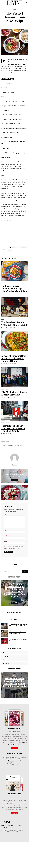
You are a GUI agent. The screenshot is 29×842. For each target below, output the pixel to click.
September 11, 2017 (11, 476)
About (3, 825)
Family (16, 471)
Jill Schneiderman (5, 363)
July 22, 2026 (12, 397)
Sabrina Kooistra (5, 293)
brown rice (4, 68)
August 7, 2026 (12, 327)
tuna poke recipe (18, 445)
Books (2, 282)
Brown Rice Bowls (6, 443)
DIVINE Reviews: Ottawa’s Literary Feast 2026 (14, 393)
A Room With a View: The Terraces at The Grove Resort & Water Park (18, 625)
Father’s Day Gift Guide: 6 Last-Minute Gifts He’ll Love (17, 632)
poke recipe (23, 443)
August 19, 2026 (13, 293)
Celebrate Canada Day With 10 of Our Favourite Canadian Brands (13, 428)
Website (5, 541)
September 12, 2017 (8, 24)
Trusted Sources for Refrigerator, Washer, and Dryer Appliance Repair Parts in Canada (14, 682)
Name (5, 530)
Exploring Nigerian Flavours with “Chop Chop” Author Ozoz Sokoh (14, 288)
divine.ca (23, 24)
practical (21, 742)
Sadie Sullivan (4, 327)
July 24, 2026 (13, 363)
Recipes (4, 445)
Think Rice (16, 66)
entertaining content (14, 744)
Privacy (6, 827)
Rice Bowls (10, 445)
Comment (6, 514)
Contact (18, 825)
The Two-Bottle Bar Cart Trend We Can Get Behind (14, 323)
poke (18, 443)
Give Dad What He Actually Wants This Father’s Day (18, 640)
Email (5, 535)
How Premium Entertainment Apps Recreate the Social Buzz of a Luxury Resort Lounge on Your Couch (14, 590)
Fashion (8, 422)
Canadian (14, 736)
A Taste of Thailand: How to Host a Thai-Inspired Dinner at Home (13, 358)
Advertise (10, 825)
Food (14, 9)
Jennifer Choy (19, 476)
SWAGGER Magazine (9, 757)
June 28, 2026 (13, 433)
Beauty (2, 422)
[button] (13, 608)
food (13, 443)
